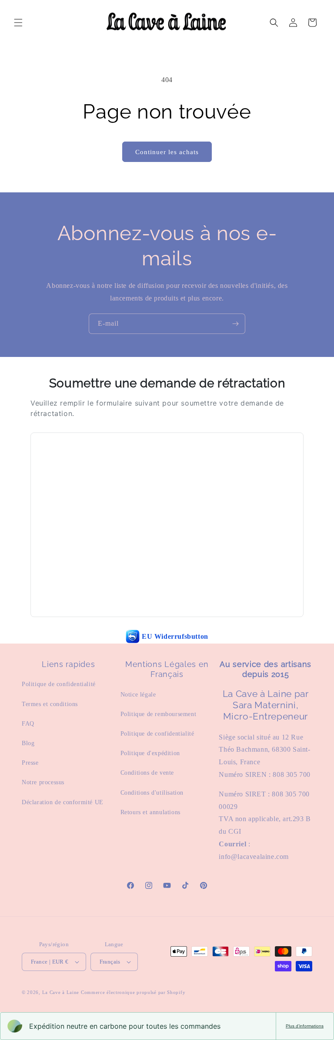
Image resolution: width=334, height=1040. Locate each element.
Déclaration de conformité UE (63, 802)
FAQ (28, 723)
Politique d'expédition (150, 753)
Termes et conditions (50, 704)
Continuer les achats (167, 152)
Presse (30, 762)
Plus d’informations (305, 1025)
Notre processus (43, 782)
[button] (18, 22)
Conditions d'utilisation (152, 792)
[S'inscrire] (235, 324)
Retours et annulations (150, 812)
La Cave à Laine (61, 992)
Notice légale (138, 694)
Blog (28, 743)
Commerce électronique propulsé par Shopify (133, 992)
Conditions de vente (147, 772)
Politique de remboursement (158, 714)
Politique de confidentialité (59, 684)
